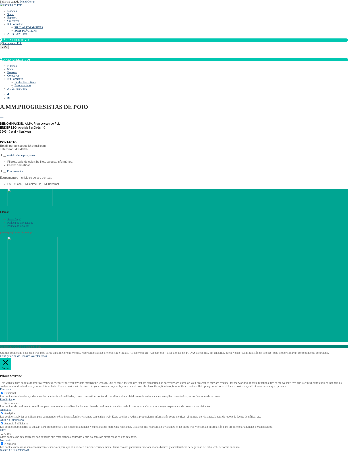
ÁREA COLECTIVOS (16, 40)
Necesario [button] (5, 440)
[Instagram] (8, 98)
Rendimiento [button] (7, 399)
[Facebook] (8, 94)
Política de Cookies (18, 225)
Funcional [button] (5, 389)
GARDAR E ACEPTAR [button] (14, 450)
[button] (174, 155)
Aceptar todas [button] (39, 356)
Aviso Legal (14, 219)
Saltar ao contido (9, 1)
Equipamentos (15, 171)
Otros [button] (3, 430)
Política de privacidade (20, 222)
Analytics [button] (5, 409)
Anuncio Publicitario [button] (12, 419)
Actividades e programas (21, 155)
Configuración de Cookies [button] (15, 356)
